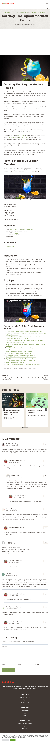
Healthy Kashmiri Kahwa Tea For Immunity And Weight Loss (23, 364)
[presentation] (13, 400)
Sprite (16, 233)
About (25, 726)
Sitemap (25, 700)
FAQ (25, 713)
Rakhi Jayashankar (12, 607)
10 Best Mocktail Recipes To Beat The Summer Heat (20, 360)
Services (25, 715)
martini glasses (23, 137)
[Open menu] (46, 3)
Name (4, 664)
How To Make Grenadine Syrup (15, 362)
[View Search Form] (47, 8)
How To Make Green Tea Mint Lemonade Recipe (19, 351)
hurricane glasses (12, 137)
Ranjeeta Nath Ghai (22, 24)
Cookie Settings (25, 697)
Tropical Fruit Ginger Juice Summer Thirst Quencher (21, 357)
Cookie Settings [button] (5, 740)
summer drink (32, 368)
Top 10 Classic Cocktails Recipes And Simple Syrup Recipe (23, 359)
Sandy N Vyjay (11, 509)
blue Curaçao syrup (15, 229)
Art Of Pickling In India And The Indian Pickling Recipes (12, 378)
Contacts (25, 728)
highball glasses (10, 246)
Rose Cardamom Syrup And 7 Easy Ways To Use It (20, 355)
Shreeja (13, 475)
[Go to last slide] (4, 409)
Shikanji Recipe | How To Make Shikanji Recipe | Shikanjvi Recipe (24, 337)
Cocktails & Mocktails (37, 12)
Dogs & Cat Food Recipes (25, 723)
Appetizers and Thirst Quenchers (16, 12)
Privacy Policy (25, 702)
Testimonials (25, 710)
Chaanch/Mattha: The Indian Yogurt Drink (17, 338)
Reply (46, 444)
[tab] (22, 427)
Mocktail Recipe (23, 368)
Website (37, 664)
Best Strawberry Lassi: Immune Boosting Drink (19, 353)
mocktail (14, 368)
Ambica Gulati (11, 444)
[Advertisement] (25, 43)
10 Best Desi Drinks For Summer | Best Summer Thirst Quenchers (24, 331)
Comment (5, 646)
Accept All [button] (13, 740)
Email (20, 664)
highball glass (21, 135)
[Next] (46, 409)
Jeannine (9, 574)
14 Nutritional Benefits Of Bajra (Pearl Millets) (38, 378)
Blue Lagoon (7, 368)
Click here (6, 126)
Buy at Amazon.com (27, 229)
